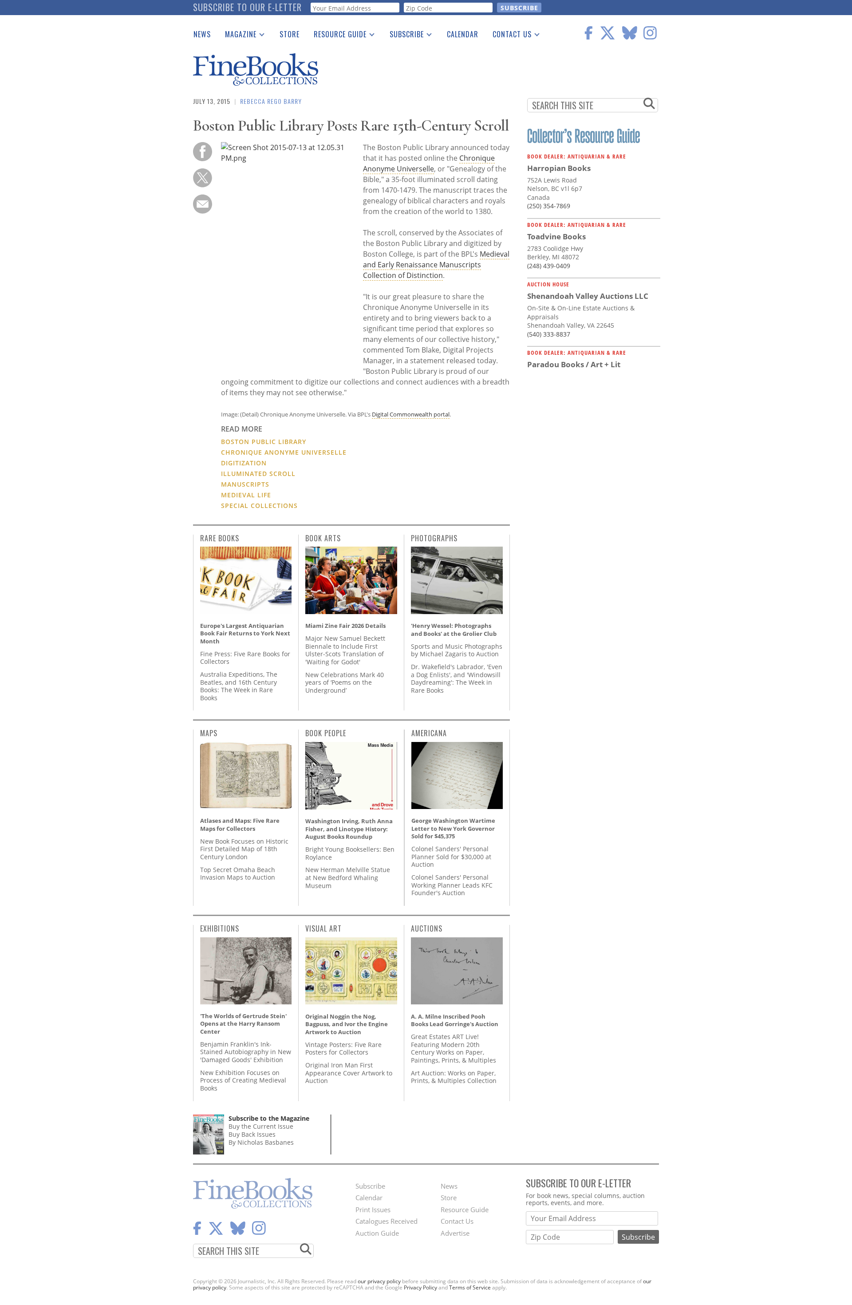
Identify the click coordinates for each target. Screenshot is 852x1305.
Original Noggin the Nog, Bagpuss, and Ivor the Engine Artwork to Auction (346, 1024)
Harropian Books (559, 168)
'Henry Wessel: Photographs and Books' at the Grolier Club (454, 630)
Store (290, 34)
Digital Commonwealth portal (411, 414)
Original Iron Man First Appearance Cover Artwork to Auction (348, 1073)
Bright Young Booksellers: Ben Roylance (349, 853)
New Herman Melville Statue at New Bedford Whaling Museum (347, 877)
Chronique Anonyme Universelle (429, 163)
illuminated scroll (258, 473)
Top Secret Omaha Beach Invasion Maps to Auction (237, 873)
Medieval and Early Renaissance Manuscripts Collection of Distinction (436, 264)
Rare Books (219, 538)
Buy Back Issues (252, 1134)
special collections (259, 505)
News (202, 34)
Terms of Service (470, 1287)
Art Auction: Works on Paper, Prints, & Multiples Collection (454, 1077)
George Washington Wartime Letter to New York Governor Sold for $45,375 (453, 828)
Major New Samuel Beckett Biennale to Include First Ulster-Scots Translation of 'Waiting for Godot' (345, 650)
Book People (325, 733)
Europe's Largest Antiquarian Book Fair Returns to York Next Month (245, 633)
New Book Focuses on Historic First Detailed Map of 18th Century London (244, 849)
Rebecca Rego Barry (271, 101)
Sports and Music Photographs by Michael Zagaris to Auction (456, 650)
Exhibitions (219, 928)
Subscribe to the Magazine (269, 1118)
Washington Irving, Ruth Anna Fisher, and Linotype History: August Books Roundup (349, 829)
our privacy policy (379, 1281)
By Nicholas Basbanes (261, 1142)
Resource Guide (337, 36)
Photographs (434, 538)
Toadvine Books (556, 236)
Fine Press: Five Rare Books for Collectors (245, 658)
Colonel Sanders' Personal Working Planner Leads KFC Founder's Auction (452, 885)
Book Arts (323, 538)
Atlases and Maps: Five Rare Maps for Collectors (240, 825)
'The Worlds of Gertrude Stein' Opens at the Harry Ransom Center (243, 1023)
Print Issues (372, 1209)
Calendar (462, 34)
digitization (244, 463)
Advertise (455, 1233)
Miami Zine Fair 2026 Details (345, 626)
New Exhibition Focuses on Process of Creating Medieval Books (243, 1080)
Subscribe (403, 36)
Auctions (426, 928)
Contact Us (508, 36)
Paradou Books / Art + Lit (573, 364)
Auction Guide (377, 1233)
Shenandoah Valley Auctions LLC (587, 296)
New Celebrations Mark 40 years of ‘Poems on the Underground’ (344, 682)
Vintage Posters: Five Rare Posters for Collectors (343, 1048)
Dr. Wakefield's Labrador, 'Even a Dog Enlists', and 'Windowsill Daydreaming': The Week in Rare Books (456, 678)
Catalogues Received (386, 1221)
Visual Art (323, 928)
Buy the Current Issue (261, 1126)
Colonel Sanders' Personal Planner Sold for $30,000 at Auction (451, 857)
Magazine (237, 36)
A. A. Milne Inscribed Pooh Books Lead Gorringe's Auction (454, 1020)
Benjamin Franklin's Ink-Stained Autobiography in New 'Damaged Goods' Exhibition (245, 1052)
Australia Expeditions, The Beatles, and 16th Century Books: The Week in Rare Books (238, 686)
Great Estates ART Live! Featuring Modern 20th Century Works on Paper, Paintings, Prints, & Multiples (453, 1048)
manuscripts (245, 484)
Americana (429, 733)
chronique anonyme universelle (284, 452)
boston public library (263, 441)
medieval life (246, 495)
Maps (208, 733)
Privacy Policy (420, 1287)
